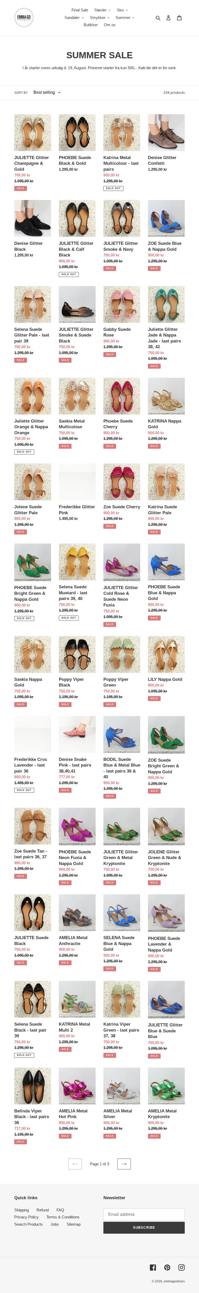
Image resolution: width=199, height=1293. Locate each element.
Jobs (55, 1224)
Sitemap (74, 1224)
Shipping (21, 1210)
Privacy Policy (26, 1217)
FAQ (60, 1210)
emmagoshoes (174, 1281)
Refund (43, 1210)
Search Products (28, 1224)
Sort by (21, 93)
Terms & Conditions (63, 1217)
